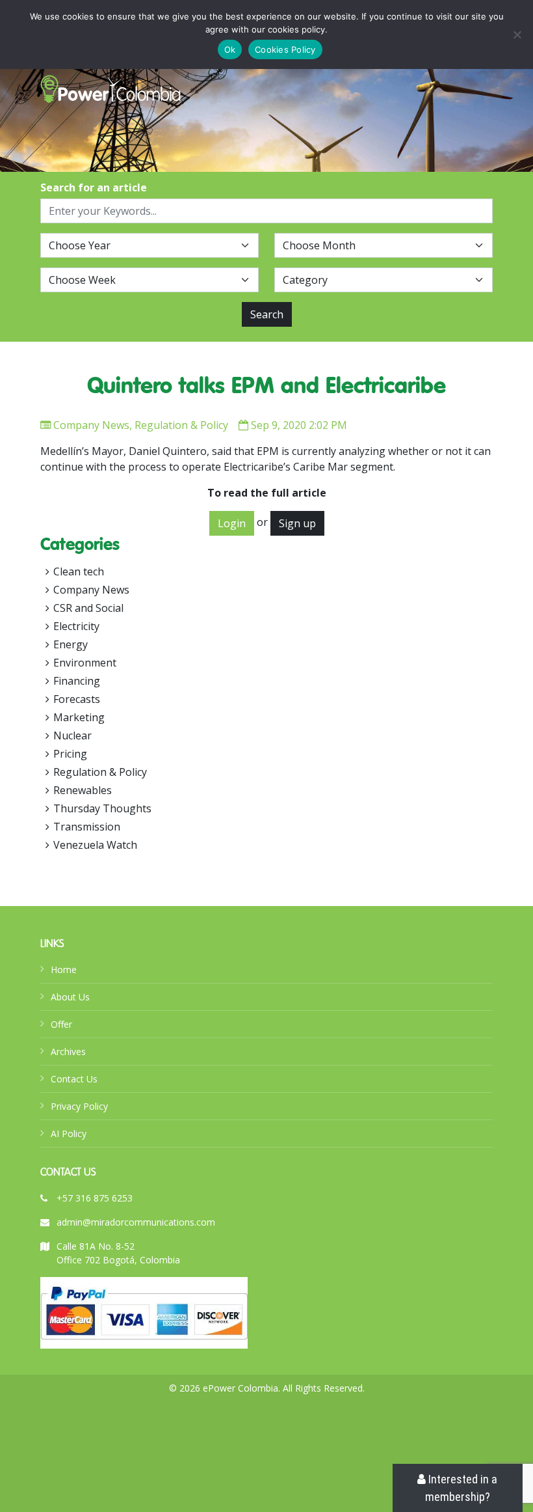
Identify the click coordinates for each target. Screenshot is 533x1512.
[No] (516, 34)
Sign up (297, 523)
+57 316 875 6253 (95, 1198)
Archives (68, 1051)
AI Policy (68, 1133)
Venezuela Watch (95, 845)
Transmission (86, 826)
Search (266, 314)
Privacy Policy (79, 1106)
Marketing (79, 717)
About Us (70, 997)
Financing (76, 681)
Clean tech (78, 571)
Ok (230, 49)
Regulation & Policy (181, 425)
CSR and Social (88, 608)
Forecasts (76, 699)
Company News (91, 425)
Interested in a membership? (461, 1488)
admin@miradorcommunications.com (136, 1222)
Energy (70, 644)
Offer (61, 1024)
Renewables (82, 790)
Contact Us (74, 1079)
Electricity (76, 626)
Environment (84, 662)
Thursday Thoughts (102, 808)
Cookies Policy (285, 49)
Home (64, 969)
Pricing (70, 754)
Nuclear (72, 735)
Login (232, 523)
